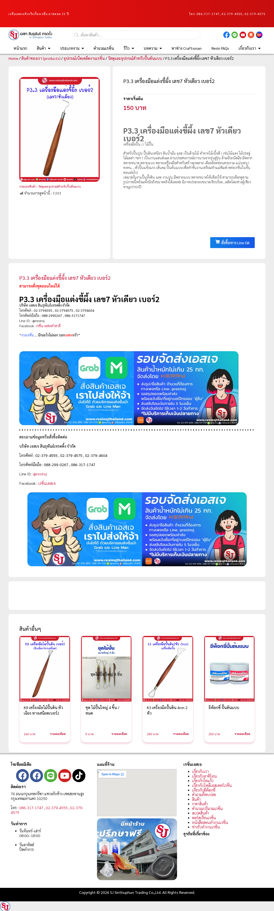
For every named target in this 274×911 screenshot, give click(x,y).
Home (13, 58)
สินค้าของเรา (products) (40, 58)
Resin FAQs (220, 48)
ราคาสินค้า (200, 803)
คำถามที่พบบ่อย (204, 794)
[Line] (50, 775)
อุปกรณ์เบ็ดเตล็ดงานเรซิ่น (84, 58)
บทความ (150, 48)
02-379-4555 (57, 807)
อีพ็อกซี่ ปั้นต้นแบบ (223, 707)
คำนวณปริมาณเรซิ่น (207, 808)
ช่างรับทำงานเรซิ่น (206, 826)
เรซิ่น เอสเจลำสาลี (48, 326)
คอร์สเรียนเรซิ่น (204, 817)
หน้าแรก (20, 48)
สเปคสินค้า (200, 812)
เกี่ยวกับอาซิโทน (204, 776)
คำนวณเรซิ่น (104, 48)
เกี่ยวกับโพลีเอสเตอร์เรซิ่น (212, 785)
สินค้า (41, 48)
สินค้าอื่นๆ (30, 628)
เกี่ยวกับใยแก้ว (202, 780)
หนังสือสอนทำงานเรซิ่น (210, 822)
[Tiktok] (78, 775)
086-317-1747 (208, 14)
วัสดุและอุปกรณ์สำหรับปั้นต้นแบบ (135, 58)
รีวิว (127, 48)
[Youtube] (64, 775)
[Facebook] (22, 775)
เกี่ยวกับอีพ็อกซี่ (203, 790)
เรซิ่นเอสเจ (47, 483)
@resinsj (40, 473)
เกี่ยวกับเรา (247, 48)
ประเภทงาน (69, 48)
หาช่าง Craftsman (186, 48)
